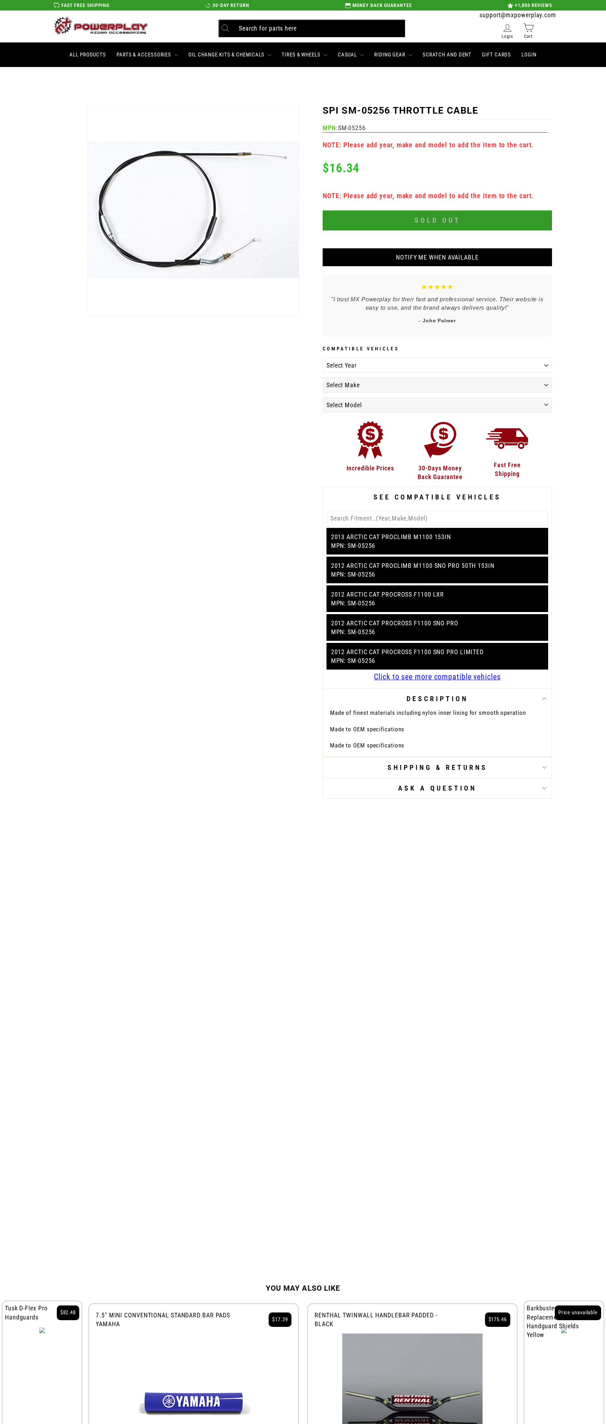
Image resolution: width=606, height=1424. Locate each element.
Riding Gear (390, 55)
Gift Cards (496, 55)
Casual (348, 55)
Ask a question (437, 788)
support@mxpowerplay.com (517, 15)
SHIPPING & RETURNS (437, 767)
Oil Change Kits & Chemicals (227, 55)
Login (529, 55)
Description (437, 698)
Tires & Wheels (302, 55)
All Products (87, 55)
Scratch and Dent (447, 55)
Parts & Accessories (144, 55)
